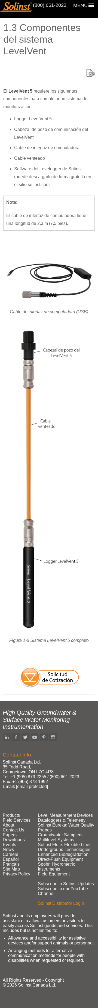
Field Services (16, 820)
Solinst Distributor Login (61, 903)
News (8, 849)
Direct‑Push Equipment (60, 859)
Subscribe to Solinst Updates (66, 883)
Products (11, 815)
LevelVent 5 (20, 91)
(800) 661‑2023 (49, 5)
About (8, 825)
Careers (10, 854)
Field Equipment (54, 874)
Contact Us (13, 830)
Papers (10, 835)
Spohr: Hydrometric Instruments (56, 866)
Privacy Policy (16, 874)
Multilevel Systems (56, 839)
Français (11, 864)
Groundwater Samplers (60, 835)
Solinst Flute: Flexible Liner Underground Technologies (64, 847)
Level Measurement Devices (65, 815)
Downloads (14, 839)
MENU (80, 5)
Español (11, 859)
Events (9, 844)
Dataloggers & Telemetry (61, 820)
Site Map (11, 869)
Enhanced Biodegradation (63, 854)
